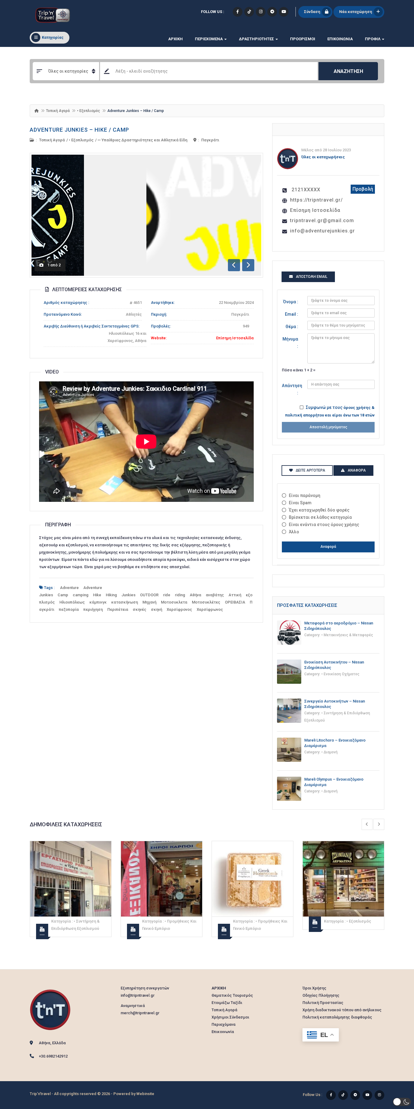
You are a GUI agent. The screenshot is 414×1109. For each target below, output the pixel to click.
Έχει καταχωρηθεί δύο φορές (319, 510)
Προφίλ (373, 39)
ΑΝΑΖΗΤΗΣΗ (348, 71)
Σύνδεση (312, 11)
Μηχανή (149, 602)
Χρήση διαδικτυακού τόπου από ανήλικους (342, 1010)
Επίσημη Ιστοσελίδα (235, 338)
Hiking (111, 595)
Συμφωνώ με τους (330, 411)
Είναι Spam (300, 502)
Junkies (128, 595)
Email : (291, 314)
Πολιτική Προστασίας (322, 1002)
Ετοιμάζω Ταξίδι (227, 1002)
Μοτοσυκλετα (174, 602)
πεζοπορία (69, 609)
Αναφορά (328, 547)
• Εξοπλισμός (88, 111)
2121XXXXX (306, 190)
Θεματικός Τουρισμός (232, 995)
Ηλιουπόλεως (72, 602)
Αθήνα (195, 595)
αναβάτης (215, 595)
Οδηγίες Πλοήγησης (320, 995)
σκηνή (156, 609)
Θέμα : (291, 326)
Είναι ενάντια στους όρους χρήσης (324, 524)
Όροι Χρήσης (314, 988)
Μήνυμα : (290, 343)
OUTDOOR (149, 595)
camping (80, 595)
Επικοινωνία (340, 39)
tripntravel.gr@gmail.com (322, 220)
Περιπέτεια (117, 609)
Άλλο (294, 531)
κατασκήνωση (124, 602)
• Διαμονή (329, 752)
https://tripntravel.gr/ (316, 200)
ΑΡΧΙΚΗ (175, 39)
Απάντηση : (292, 389)
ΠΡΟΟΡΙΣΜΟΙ (302, 39)
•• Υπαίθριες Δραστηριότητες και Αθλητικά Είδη (142, 140)
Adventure (69, 587)
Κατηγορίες (53, 37)
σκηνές (139, 609)
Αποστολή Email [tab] (311, 277)
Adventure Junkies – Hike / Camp (79, 130)
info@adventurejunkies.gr (322, 231)
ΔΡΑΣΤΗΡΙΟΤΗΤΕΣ (257, 39)
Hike (97, 595)
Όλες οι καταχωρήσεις (323, 157)
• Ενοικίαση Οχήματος (340, 674)
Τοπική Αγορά (58, 111)
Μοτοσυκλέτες (206, 602)
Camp (63, 595)
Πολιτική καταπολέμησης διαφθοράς (337, 1017)
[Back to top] (394, 1071)
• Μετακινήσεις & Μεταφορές (347, 635)
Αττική (235, 595)
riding (180, 595)
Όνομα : (290, 301)
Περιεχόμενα (223, 1024)
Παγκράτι (210, 140)
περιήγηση (93, 609)
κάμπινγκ (98, 602)
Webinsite (145, 1093)
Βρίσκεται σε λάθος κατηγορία (320, 517)
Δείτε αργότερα (310, 470)
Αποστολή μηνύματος (328, 427)
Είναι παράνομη (304, 495)
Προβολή (362, 189)
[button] (402, 1102)
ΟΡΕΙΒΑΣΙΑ (235, 602)
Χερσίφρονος (179, 609)
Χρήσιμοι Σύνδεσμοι (230, 1017)
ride (166, 595)
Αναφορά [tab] (357, 470)
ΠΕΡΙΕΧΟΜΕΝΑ (209, 39)
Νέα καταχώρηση (355, 11)
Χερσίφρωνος (210, 609)
